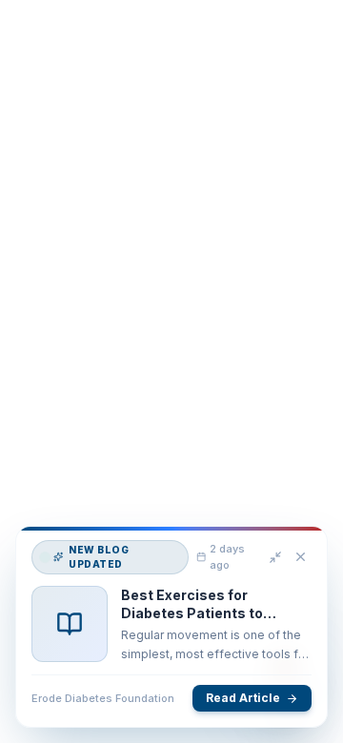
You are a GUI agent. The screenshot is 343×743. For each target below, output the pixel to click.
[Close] (301, 559)
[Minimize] (275, 558)
